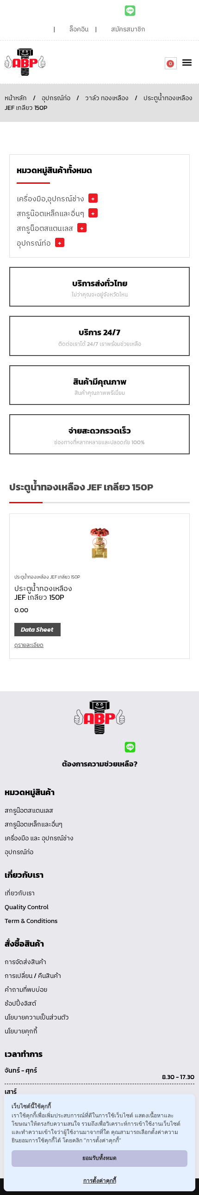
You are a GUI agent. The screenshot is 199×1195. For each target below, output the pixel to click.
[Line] (130, 11)
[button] (186, 62)
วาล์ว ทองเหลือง (107, 98)
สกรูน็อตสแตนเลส (45, 228)
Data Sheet (37, 629)
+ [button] (93, 198)
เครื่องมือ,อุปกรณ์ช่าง (50, 198)
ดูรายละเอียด (29, 645)
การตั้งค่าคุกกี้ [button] (99, 1180)
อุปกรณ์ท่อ (56, 98)
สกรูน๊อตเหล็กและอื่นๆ (50, 213)
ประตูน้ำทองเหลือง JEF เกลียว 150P (47, 576)
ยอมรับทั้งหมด (99, 1157)
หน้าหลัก (16, 98)
